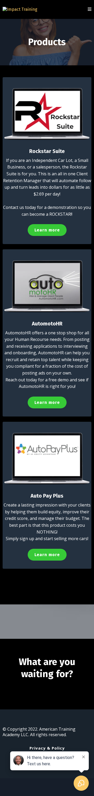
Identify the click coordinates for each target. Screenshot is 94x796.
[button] (89, 9)
